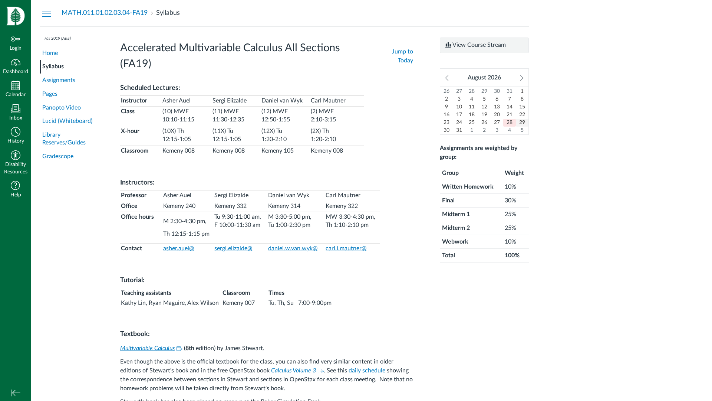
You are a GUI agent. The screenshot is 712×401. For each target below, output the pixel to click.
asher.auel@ (178, 248)
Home (50, 53)
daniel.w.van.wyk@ (292, 248)
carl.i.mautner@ (346, 248)
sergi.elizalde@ (233, 248)
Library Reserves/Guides (64, 139)
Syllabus (53, 66)
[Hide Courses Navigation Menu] (46, 13)
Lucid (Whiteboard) (67, 121)
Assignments (58, 80)
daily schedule (367, 371)
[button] (15, 136)
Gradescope (57, 156)
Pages (49, 94)
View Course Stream (478, 45)
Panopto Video (61, 108)
